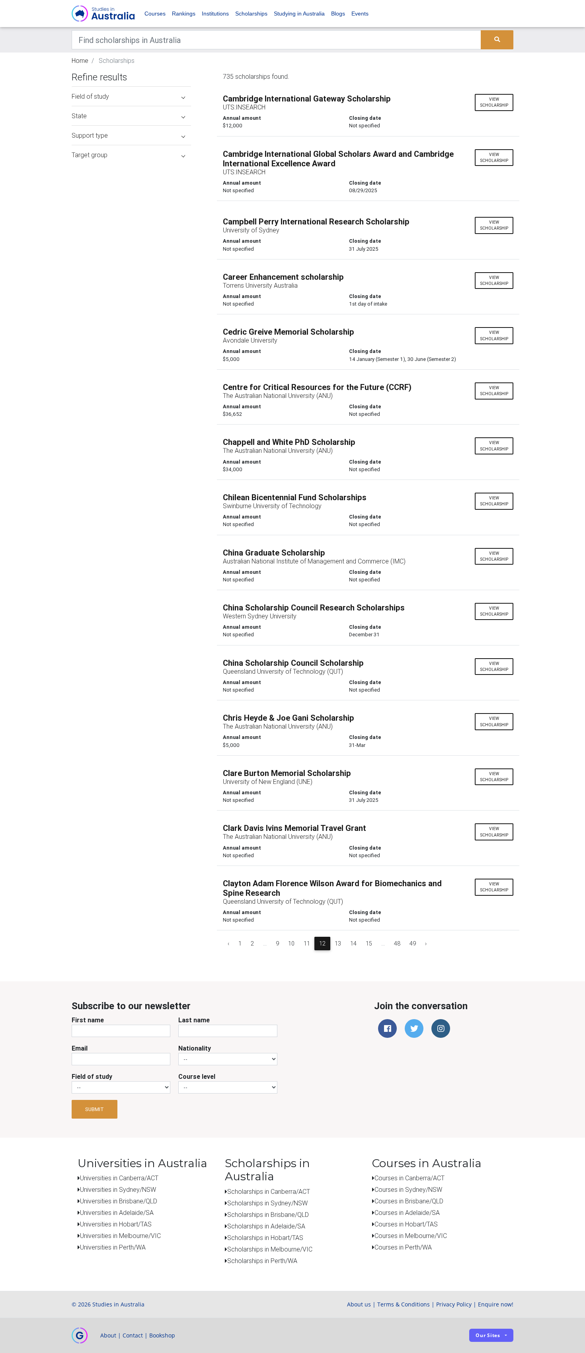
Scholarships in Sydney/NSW (267, 1203)
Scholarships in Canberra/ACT (268, 1191)
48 (397, 943)
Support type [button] (90, 135)
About (108, 1335)
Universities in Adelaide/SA (117, 1213)
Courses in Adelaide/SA (407, 1213)
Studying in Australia (299, 13)
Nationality (194, 1048)
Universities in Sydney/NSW (118, 1189)
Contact (133, 1335)
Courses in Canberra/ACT (409, 1178)
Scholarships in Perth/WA (262, 1261)
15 (369, 943)
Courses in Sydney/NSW (408, 1189)
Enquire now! (495, 1304)
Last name (194, 1020)
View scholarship (494, 102)
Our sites (488, 1335)
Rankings (183, 13)
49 (413, 943)
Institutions (215, 13)
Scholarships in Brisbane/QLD (268, 1214)
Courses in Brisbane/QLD (408, 1201)
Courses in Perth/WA (403, 1247)
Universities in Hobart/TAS (116, 1224)
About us (359, 1304)
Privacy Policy (454, 1304)
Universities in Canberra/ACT (119, 1178)
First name (88, 1020)
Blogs (338, 13)
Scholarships (251, 13)
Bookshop (162, 1335)
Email (80, 1048)
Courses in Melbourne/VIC (410, 1236)
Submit (94, 1109)
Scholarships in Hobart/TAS (265, 1238)
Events (360, 13)
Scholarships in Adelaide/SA (266, 1226)
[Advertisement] (131, 214)
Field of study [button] (90, 96)
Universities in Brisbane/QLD (118, 1201)
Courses (155, 13)
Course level (196, 1076)
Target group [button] (89, 155)
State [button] (79, 116)
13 (338, 943)
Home (80, 60)
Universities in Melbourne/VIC (120, 1236)
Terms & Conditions (403, 1304)
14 (353, 943)
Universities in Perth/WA (113, 1247)
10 (291, 943)
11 (307, 943)
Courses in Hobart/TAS (406, 1224)
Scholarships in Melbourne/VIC (269, 1249)
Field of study (92, 1076)
